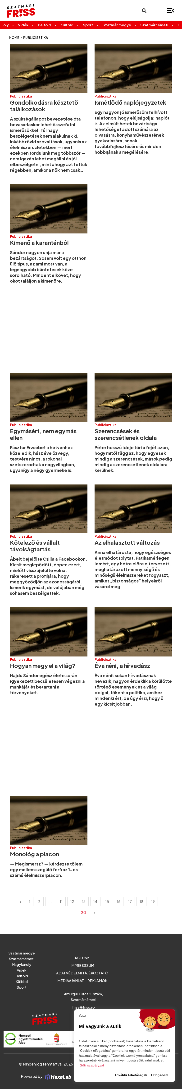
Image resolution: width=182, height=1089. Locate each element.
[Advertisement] (91, 328)
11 (61, 901)
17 (130, 901)
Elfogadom (159, 1075)
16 (118, 901)
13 (84, 901)
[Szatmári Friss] (35, 11)
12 (72, 901)
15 (107, 901)
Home (14, 38)
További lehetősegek (131, 1075)
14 (95, 901)
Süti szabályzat (92, 1065)
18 (141, 901)
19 (153, 901)
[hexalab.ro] (57, 1076)
